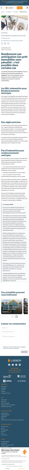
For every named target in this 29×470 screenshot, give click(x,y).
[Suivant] (16, 316)
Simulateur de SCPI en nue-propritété (8, 404)
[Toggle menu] (1, 8)
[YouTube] (20, 365)
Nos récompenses (4, 429)
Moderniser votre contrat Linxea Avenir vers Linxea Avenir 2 (12, 419)
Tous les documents (5, 446)
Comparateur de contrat (5, 393)
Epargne (2, 418)
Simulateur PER (4, 443)
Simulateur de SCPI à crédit (6, 406)
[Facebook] (2, 43)
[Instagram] (13, 365)
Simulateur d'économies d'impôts (7, 444)
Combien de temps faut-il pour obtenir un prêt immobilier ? (10, 308)
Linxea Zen (3, 391)
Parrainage (3, 431)
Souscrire (19, 7)
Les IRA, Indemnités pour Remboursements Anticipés (13, 35)
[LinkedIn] (5, 43)
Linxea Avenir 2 (4, 386)
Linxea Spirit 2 (3, 388)
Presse (2, 433)
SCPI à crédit (3, 401)
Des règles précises (5, 38)
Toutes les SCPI (4, 399)
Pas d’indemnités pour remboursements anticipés (12, 40)
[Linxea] (9, 8)
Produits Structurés (5, 413)
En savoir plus (15, 4)
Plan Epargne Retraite (5, 414)
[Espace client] (27, 8)
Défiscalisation (4, 416)
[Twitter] (8, 43)
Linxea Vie (3, 389)
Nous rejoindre (4, 434)
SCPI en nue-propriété (5, 403)
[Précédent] (12, 316)
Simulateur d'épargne (5, 441)
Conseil (2, 428)
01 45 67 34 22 (14, 368)
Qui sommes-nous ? (5, 426)
